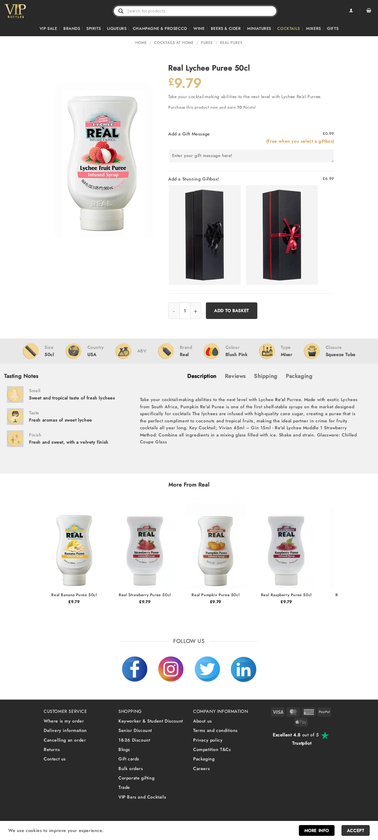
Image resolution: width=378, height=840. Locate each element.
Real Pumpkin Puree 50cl (215, 595)
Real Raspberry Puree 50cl (286, 595)
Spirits (93, 28)
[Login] (350, 11)
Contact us (55, 759)
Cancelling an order (65, 740)
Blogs (124, 749)
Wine (198, 28)
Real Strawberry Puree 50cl (145, 595)
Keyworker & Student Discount (150, 721)
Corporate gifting (136, 778)
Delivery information (65, 730)
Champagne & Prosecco (160, 28)
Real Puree (231, 42)
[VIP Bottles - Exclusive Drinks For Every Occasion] (27, 11)
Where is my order (64, 721)
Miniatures (259, 28)
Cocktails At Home (174, 42)
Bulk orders (130, 768)
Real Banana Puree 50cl (74, 595)
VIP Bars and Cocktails (142, 797)
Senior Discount (135, 730)
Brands (71, 28)
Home (141, 42)
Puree (207, 42)
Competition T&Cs (212, 749)
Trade (124, 787)
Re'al (280, 399)
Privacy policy (207, 740)
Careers (201, 768)
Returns (52, 749)
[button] (368, 11)
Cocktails (288, 28)
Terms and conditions (215, 730)
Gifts (332, 28)
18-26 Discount (134, 740)
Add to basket (231, 310)
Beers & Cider (226, 28)
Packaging (203, 759)
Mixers (313, 28)
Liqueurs (117, 28)
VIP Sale (48, 28)
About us (202, 721)
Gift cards (128, 759)
